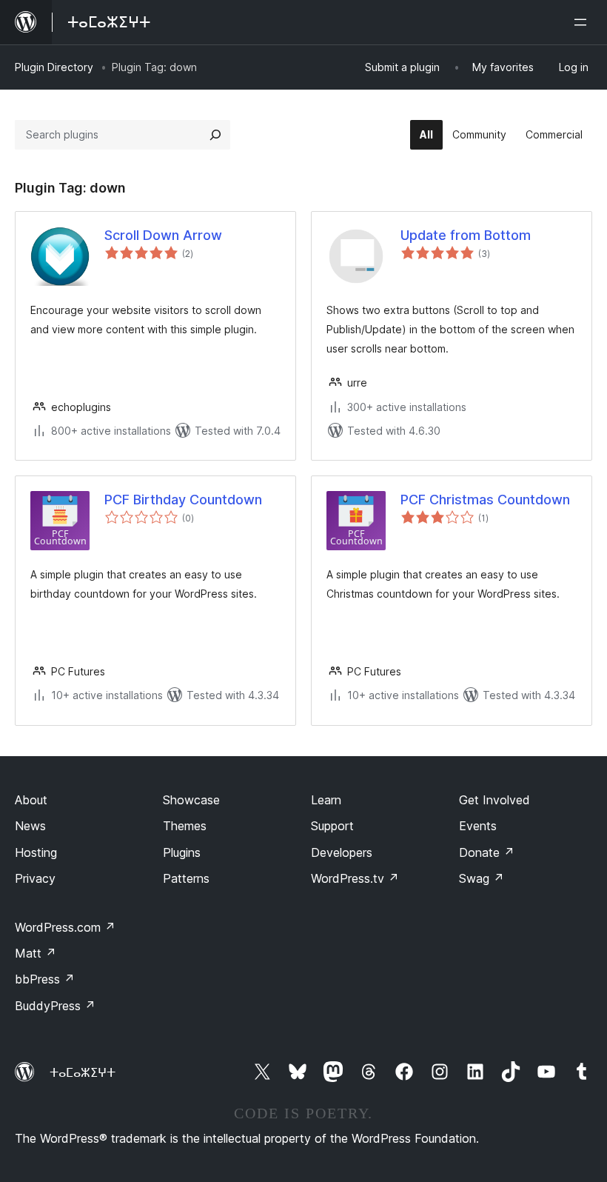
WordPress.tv (355, 878)
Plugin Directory (54, 67)
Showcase (191, 799)
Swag (481, 878)
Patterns (186, 878)
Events (478, 825)
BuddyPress (55, 1005)
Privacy (35, 878)
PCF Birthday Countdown (183, 499)
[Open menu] (583, 22)
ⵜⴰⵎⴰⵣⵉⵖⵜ (82, 1072)
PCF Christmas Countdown (485, 499)
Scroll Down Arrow (163, 235)
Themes (185, 825)
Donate (486, 852)
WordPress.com (65, 927)
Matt (35, 953)
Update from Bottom (465, 235)
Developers (341, 852)
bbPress (45, 979)
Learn (326, 799)
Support (332, 825)
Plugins (182, 852)
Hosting (36, 852)
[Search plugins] (215, 135)
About (31, 799)
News (30, 825)
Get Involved (494, 799)
